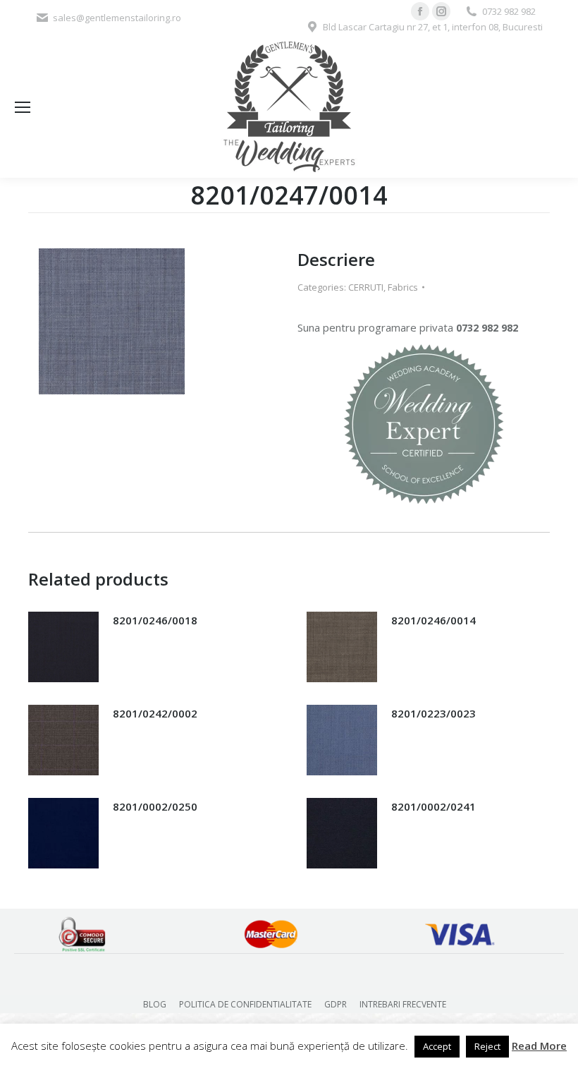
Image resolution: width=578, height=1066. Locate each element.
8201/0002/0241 (433, 806)
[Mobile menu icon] (22, 107)
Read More (539, 1045)
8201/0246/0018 (155, 620)
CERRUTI (365, 287)
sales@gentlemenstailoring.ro (117, 17)
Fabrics (403, 287)
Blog (154, 1004)
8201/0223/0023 (433, 713)
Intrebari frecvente (402, 1004)
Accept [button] (437, 1046)
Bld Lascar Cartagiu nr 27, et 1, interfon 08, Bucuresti (433, 26)
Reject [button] (487, 1046)
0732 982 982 (509, 11)
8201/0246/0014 (433, 620)
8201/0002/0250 (155, 806)
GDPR (335, 1004)
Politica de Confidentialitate (245, 1004)
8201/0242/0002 (155, 713)
